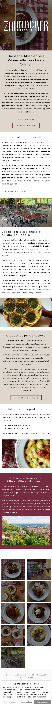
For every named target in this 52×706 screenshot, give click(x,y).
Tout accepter (42, 702)
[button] (13, 569)
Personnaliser (26, 702)
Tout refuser (9, 702)
